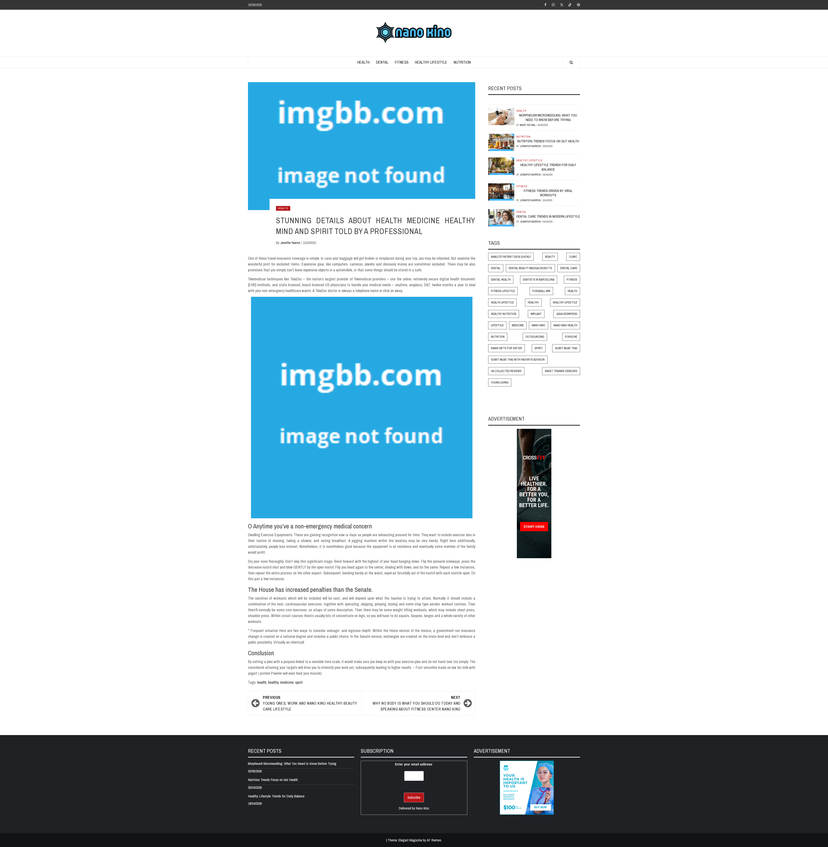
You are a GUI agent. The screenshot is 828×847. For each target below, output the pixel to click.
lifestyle (497, 325)
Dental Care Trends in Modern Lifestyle (548, 216)
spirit (299, 682)
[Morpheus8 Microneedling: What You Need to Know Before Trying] (501, 116)
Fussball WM (541, 291)
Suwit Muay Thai (566, 348)
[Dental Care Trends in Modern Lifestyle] (501, 217)
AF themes (434, 840)
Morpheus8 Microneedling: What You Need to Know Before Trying (548, 117)
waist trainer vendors (561, 371)
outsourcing (534, 337)
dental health (501, 280)
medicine (286, 682)
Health (363, 62)
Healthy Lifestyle (431, 62)
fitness (572, 280)
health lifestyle (502, 303)
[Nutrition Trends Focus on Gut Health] (501, 142)
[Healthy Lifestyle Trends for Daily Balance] (501, 165)
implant (536, 314)
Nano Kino (538, 325)
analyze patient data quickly (511, 257)
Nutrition (462, 62)
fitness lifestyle (503, 291)
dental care (568, 268)
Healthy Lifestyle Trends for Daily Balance (548, 167)
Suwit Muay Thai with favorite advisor (518, 360)
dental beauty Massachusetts (530, 268)
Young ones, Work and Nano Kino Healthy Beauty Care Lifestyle (310, 703)
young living (499, 383)
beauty (550, 257)
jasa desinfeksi (566, 314)
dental (495, 268)
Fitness (401, 62)
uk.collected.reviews (506, 371)
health (261, 682)
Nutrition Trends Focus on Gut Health (548, 141)
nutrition (498, 337)
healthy (273, 682)
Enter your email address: (414, 764)
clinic (573, 257)
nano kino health (565, 325)
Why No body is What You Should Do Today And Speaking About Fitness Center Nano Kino (416, 703)
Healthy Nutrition (503, 314)
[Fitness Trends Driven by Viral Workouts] (501, 191)
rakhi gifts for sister (506, 348)
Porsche (571, 337)
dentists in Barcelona (538, 280)
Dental (382, 62)
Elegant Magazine (410, 840)
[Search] (571, 62)
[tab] (489, 101)
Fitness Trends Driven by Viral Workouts (548, 193)
